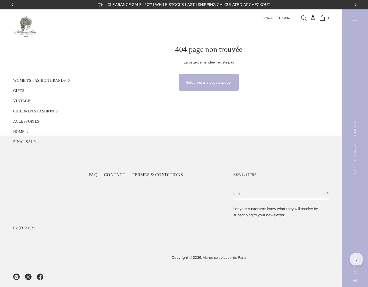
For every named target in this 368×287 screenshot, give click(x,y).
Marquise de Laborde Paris (224, 257)
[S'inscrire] (325, 193)
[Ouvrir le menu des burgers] (355, 20)
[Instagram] (16, 277)
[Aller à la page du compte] (313, 19)
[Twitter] (28, 277)
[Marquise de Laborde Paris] (25, 27)
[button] (304, 18)
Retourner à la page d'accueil (209, 82)
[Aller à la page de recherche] (304, 18)
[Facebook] (40, 277)
